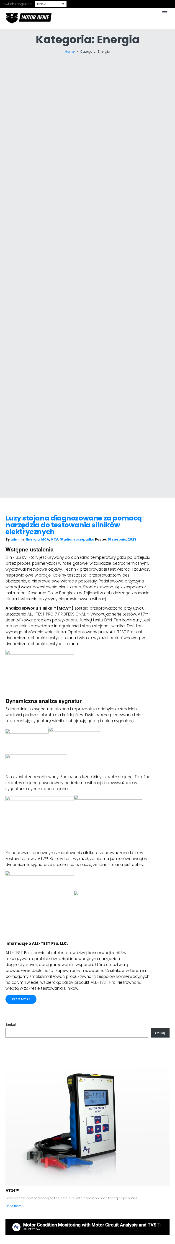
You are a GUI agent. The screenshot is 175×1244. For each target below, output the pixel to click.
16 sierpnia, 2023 (122, 539)
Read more (13, 1205)
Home (70, 51)
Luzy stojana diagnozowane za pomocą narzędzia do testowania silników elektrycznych (73, 525)
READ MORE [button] (21, 999)
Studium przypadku (77, 539)
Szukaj (10, 1024)
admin (16, 539)
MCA (45, 539)
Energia (33, 539)
